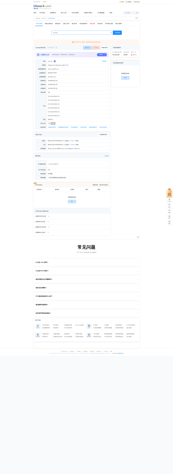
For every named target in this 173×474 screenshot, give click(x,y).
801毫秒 (50, 173)
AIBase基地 (75, 13)
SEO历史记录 (108, 336)
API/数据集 (100, 13)
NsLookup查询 (79, 325)
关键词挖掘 (56, 334)
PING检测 (96, 334)
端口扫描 (129, 327)
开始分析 (101, 55)
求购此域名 (104, 47)
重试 (72, 201)
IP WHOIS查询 (131, 325)
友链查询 (55, 327)
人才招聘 (105, 351)
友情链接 (85, 351)
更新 (107, 156)
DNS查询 (55, 325)
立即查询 (117, 32)
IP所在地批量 (108, 327)
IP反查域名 (118, 325)
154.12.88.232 (53, 164)
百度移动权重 (79, 336)
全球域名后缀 (109, 23)
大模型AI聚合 (88, 13)
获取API (87, 47)
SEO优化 (42, 13)
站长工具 (44, 18)
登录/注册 (137, 1)
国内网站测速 (119, 334)
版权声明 (99, 351)
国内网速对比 (119, 336)
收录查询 (44, 336)
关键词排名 (45, 334)
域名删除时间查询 (63, 127)
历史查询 (100, 23)
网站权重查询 (93, 127)
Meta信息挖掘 (68, 336)
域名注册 (92, 23)
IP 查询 (95, 325)
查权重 (104, 61)
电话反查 (74, 23)
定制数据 (96, 47)
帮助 (111, 351)
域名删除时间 (46, 327)
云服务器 (119, 353)
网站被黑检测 (108, 334)
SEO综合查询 (103, 127)
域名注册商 (118, 23)
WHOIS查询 (51, 18)
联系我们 (72, 351)
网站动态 (92, 351)
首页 (35, 13)
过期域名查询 (52, 127)
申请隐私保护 (103, 134)
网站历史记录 (97, 336)
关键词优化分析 (57, 336)
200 (49, 170)
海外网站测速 (130, 334)
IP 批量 (106, 325)
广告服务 (78, 351)
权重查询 (53, 13)
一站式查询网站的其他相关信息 (57, 177)
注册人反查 (66, 23)
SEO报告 (129, 336)
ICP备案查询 (74, 127)
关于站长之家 (64, 351)
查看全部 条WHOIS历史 (100, 185)
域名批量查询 (83, 23)
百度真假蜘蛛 (97, 327)
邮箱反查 (57, 23)
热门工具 (63, 13)
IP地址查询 (83, 127)
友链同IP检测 (119, 327)
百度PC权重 (78, 334)
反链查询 (66, 334)
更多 (110, 13)
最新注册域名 (49, 23)
